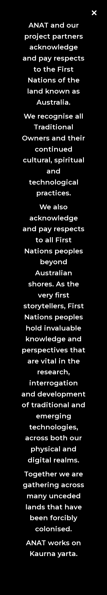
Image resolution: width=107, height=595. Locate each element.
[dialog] (53, 291)
